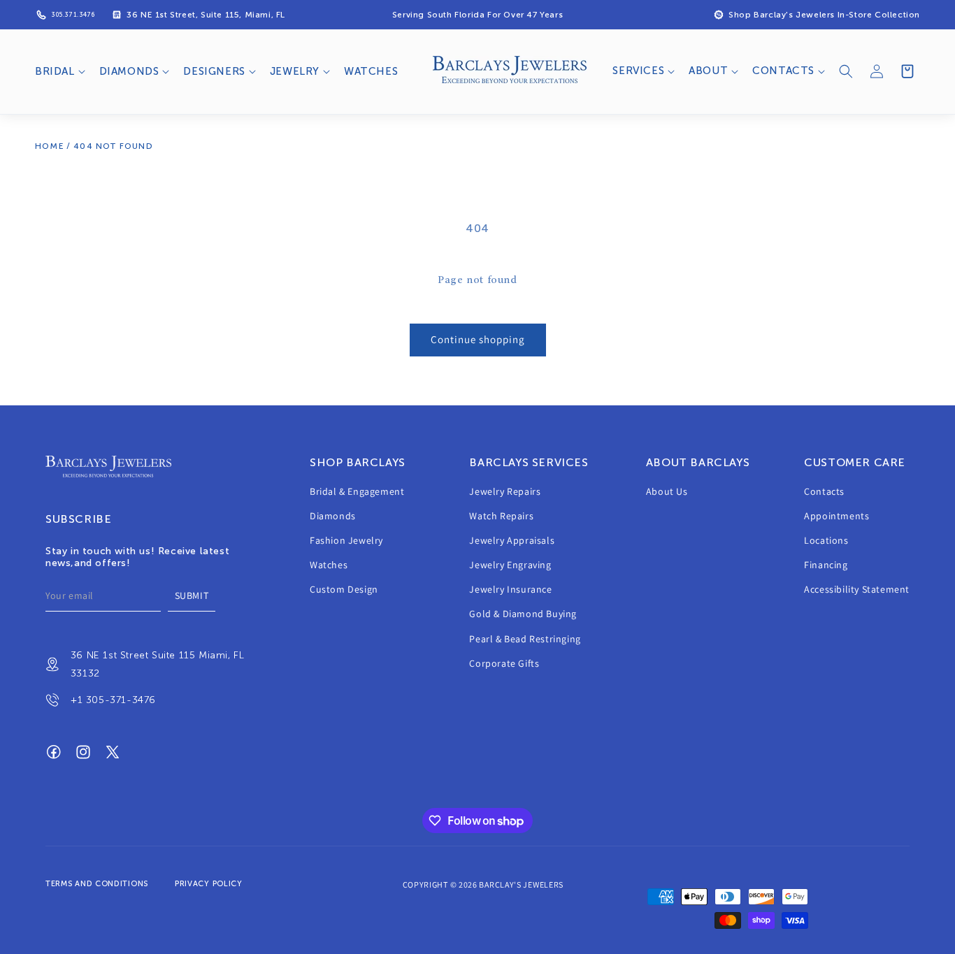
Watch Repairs (501, 516)
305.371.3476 (72, 14)
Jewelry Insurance (510, 590)
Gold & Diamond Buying (523, 614)
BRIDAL (55, 71)
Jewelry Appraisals (511, 541)
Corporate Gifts (504, 664)
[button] (59, 72)
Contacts (824, 491)
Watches (328, 565)
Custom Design (344, 590)
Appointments (836, 516)
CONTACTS (783, 70)
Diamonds (333, 516)
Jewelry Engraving (510, 565)
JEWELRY (294, 71)
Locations (826, 541)
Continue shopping (478, 339)
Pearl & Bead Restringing (524, 639)
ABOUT (708, 70)
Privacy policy (209, 883)
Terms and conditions (96, 883)
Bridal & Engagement (357, 491)
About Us (667, 491)
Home (49, 146)
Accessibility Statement (857, 590)
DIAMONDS (129, 71)
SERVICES (638, 70)
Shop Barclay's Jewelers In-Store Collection (824, 15)
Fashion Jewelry (346, 541)
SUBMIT (192, 596)
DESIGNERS (214, 71)
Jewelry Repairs (504, 491)
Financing (825, 565)
